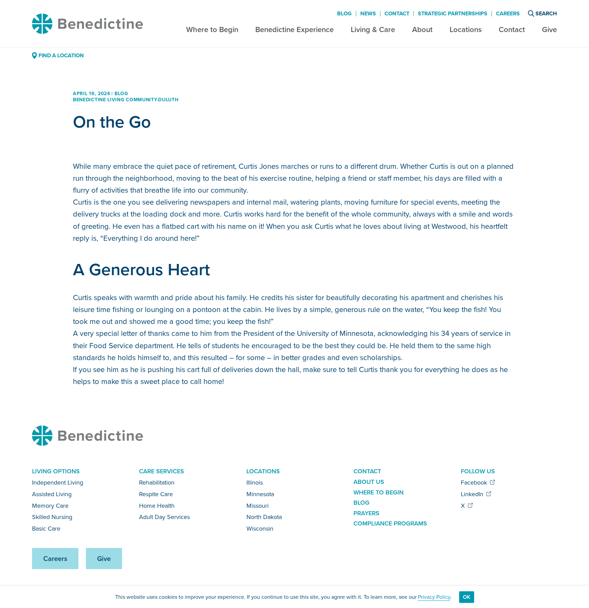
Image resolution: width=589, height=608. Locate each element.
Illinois (254, 482)
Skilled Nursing (52, 517)
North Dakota (264, 517)
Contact (512, 29)
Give (549, 29)
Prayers (366, 513)
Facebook (475, 482)
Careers (508, 13)
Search (546, 13)
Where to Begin (212, 29)
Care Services (161, 471)
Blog (344, 13)
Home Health (157, 505)
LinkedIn (473, 494)
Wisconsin (259, 528)
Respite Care (156, 494)
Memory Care (50, 505)
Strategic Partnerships (452, 13)
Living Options (56, 471)
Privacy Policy (434, 597)
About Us (368, 481)
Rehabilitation (157, 482)
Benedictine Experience (294, 29)
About (422, 29)
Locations (466, 29)
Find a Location (61, 55)
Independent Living (57, 482)
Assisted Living (52, 494)
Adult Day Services (164, 517)
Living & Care (373, 29)
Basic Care (46, 528)
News (368, 13)
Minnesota (260, 494)
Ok (466, 597)
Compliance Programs (390, 523)
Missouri (257, 505)
